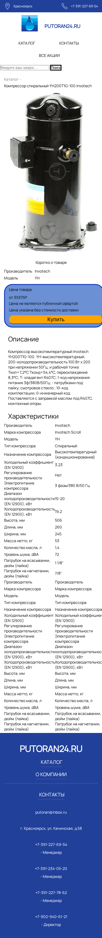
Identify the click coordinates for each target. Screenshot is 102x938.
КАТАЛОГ (26, 43)
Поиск (56, 68)
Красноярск (23, 6)
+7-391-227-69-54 (84, 6)
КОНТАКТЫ (69, 43)
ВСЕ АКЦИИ (49, 55)
